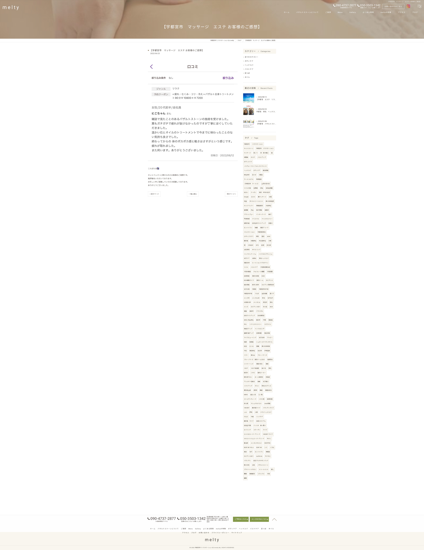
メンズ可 (246, 298)
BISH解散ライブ (249, 280)
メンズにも (257, 302)
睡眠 (245, 478)
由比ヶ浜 (253, 394)
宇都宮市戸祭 (248, 293)
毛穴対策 (246, 289)
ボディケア (249, 61)
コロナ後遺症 (255, 368)
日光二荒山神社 (248, 320)
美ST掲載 (259, 210)
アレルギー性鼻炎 (249, 381)
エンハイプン (259, 452)
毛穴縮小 (265, 381)
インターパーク (261, 214)
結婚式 (267, 210)
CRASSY (250, 245)
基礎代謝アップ (248, 333)
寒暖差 (268, 452)
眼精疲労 (252, 474)
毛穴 (251, 452)
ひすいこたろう (248, 236)
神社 (261, 188)
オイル (247, 77)
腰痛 (245, 474)
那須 (262, 245)
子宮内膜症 (247, 271)
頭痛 (257, 346)
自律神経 (246, 276)
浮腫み (261, 175)
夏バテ (272, 293)
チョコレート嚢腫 (259, 271)
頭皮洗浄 (246, 263)
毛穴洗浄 (261, 337)
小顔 (256, 412)
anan (268, 236)
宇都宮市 (246, 144)
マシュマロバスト (256, 403)
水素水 (254, 258)
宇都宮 (254, 289)
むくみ (252, 346)
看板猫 (271, 320)
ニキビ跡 (261, 399)
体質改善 (259, 333)
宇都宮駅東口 (262, 232)
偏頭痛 (246, 210)
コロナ (246, 368)
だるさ (246, 416)
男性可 (265, 302)
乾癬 (245, 342)
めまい (246, 192)
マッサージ (247, 153)
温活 (263, 236)
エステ (253, 157)
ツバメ (246, 267)
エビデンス (269, 280)
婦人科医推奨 (270, 201)
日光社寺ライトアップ (259, 223)
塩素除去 (270, 359)
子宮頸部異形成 (265, 267)
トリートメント (263, 469)
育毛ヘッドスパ (263, 258)
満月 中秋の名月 (264, 192)
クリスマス (255, 219)
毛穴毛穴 (270, 298)
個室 (245, 311)
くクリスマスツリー (256, 324)
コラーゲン (257, 430)
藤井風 (246, 241)
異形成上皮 (247, 390)
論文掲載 (246, 285)
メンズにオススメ (256, 443)
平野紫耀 (246, 219)
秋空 (245, 201)
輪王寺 (258, 320)
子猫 (252, 416)
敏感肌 (252, 342)
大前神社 (268, 205)
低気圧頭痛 (269, 188)
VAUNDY (246, 408)
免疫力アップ (248, 329)
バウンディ (247, 460)
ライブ (265, 430)
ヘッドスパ (249, 65)
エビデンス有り (255, 307)
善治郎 (246, 443)
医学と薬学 (255, 285)
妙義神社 (253, 241)
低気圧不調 (247, 425)
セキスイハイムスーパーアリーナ (254, 438)
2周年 (255, 390)
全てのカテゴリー (251, 57)
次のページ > (231, 194)
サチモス (267, 456)
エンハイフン (248, 227)
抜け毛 (264, 368)
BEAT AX (259, 447)
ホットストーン (248, 148)
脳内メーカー (262, 372)
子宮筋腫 (270, 271)
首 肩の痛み (264, 153)
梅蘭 (256, 227)
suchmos (259, 456)
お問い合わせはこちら (393, 6)
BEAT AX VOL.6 (249, 447)
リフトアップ (248, 386)
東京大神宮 (255, 276)
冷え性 (265, 307)
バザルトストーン (263, 465)
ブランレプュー (248, 214)
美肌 (267, 364)
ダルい (257, 386)
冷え (245, 324)
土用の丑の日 (266, 183)
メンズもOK (255, 298)
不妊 (245, 350)
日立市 (260, 350)
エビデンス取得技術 (268, 285)
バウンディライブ (268, 408)
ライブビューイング (250, 337)
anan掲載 (267, 403)
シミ (266, 447)
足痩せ (270, 223)
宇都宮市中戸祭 (263, 289)
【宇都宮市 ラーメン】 (251, 183)
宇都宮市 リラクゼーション (265, 148)
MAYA (246, 394)
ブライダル (259, 311)
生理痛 (256, 188)
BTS (257, 245)
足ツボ (254, 175)
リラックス (261, 474)
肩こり (256, 153)
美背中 (252, 311)
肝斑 (251, 412)
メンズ (246, 307)
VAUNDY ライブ (268, 434)
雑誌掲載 (265, 170)
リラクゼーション (257, 144)
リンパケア (259, 416)
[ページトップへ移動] (274, 519)
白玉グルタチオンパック (260, 460)
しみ (245, 412)
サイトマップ (236, 533)
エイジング (247, 430)
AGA (271, 307)
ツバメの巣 (247, 188)
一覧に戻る (193, 194)
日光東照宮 (261, 315)
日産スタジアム (261, 421)
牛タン (269, 438)
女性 (253, 465)
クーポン (253, 192)
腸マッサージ (262, 197)
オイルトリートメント (256, 201)
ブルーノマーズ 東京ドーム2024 (254, 359)
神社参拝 (246, 175)
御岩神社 (252, 350)
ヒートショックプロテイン (260, 263)
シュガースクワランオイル (264, 342)
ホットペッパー (248, 205)
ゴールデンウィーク (250, 399)
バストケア (249, 69)
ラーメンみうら (248, 179)
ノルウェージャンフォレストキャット (255, 166)
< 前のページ (154, 194)
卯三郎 (269, 245)
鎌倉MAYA (268, 390)
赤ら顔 (246, 403)
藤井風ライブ (256, 408)
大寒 (270, 241)
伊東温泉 (267, 350)
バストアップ (262, 157)
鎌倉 (261, 390)
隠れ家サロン (248, 377)
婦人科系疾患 (266, 346)
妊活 (245, 346)
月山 (252, 210)
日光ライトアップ (249, 315)
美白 (245, 452)
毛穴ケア (246, 258)
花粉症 (268, 377)
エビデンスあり (248, 456)
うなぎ (257, 293)
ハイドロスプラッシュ (265, 254)
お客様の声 (247, 302)
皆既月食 (246, 223)
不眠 (264, 320)
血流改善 (264, 293)
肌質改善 (270, 399)
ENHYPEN (267, 443)
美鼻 (259, 381)
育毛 (263, 298)
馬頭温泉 (259, 179)
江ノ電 (260, 394)
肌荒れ (246, 372)
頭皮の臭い (259, 364)
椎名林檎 (267, 333)
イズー (246, 355)
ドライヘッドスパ (265, 412)
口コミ (253, 197)
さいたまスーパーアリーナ (252, 434)
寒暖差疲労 (259, 205)
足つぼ (247, 73)
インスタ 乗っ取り (260, 425)
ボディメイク (248, 161)
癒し (272, 469)
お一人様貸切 (259, 377)
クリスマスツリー (267, 219)
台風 (270, 197)
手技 (268, 474)
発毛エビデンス (266, 386)
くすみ (272, 447)
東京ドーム (259, 280)
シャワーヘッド (248, 364)
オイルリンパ (256, 249)
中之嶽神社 (262, 241)
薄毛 (270, 368)
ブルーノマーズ (262, 355)
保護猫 (246, 157)
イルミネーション (249, 232)
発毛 (271, 302)
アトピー (270, 337)
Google (246, 197)
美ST (269, 214)
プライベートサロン (250, 469)
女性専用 (246, 249)
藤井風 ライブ (248, 421)
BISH (263, 276)
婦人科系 (246, 465)
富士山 (253, 355)
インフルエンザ (259, 329)
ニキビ (253, 372)
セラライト (267, 324)
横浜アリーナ (264, 227)
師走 (257, 236)
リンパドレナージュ (250, 254)
